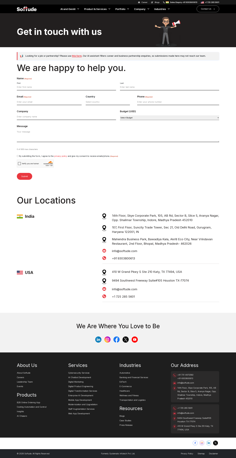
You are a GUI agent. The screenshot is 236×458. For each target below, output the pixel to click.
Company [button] (140, 9)
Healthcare (124, 391)
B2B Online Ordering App (28, 402)
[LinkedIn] (208, 443)
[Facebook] (195, 443)
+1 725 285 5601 (212, 2)
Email (24, 96)
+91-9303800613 (185, 378)
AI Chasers (22, 416)
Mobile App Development (80, 400)
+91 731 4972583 (185, 375)
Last (122, 83)
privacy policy (60, 156)
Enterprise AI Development (80, 395)
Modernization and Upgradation (82, 404)
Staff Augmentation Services (81, 409)
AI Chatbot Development (79, 377)
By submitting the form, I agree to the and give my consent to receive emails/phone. (68, 156)
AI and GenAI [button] (68, 9)
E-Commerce (125, 386)
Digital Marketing (75, 382)
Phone (145, 96)
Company (22, 111)
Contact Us (206, 9)
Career (144, 2)
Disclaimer (213, 453)
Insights (20, 411)
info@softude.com (124, 251)
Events (20, 386)
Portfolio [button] (120, 9)
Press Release (126, 425)
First (19, 83)
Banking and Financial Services (133, 377)
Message (22, 126)
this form (77, 56)
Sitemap (201, 453)
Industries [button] (160, 9)
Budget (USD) (128, 111)
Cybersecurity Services (79, 373)
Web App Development (79, 413)
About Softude (23, 373)
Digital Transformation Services (82, 391)
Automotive (124, 373)
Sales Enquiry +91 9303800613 (183, 2)
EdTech (122, 382)
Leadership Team (25, 382)
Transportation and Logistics (132, 400)
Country (90, 96)
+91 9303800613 (123, 258)
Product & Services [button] (95, 9)
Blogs (156, 2)
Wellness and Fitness (129, 395)
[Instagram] (201, 443)
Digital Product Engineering (80, 386)
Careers (20, 377)
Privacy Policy (187, 453)
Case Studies (125, 420)
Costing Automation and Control (31, 407)
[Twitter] (215, 443)
